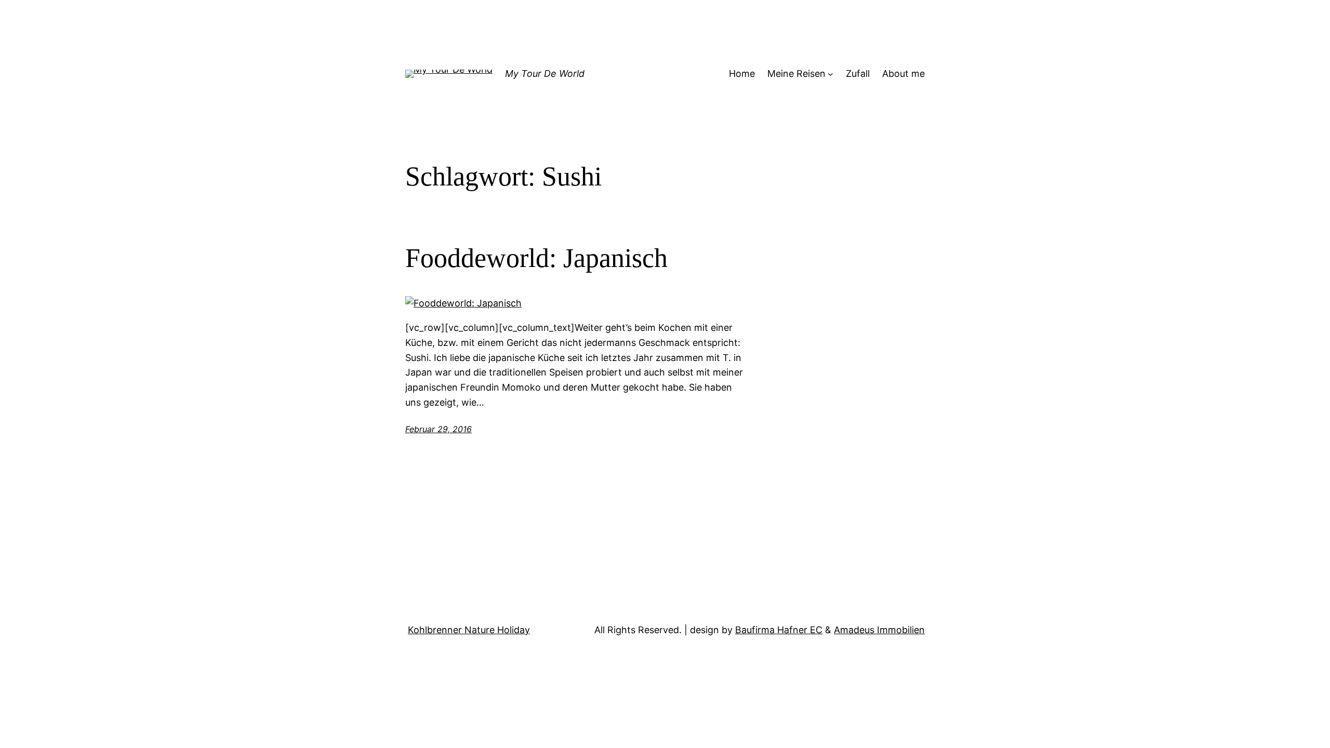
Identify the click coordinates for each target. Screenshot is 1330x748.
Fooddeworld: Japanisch (536, 258)
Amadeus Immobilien (879, 629)
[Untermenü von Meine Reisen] (830, 74)
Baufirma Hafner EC (778, 629)
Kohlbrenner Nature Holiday (469, 629)
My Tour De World (544, 73)
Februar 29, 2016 (438, 429)
